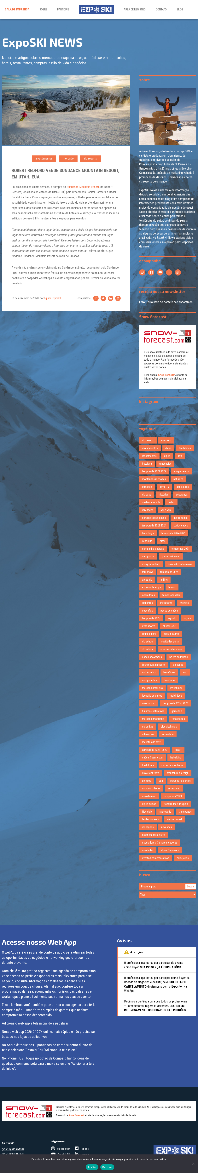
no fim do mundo (178, 657)
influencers (148, 734)
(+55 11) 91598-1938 (13, 1149)
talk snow (147, 571)
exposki (172, 618)
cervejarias (183, 858)
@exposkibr (63, 1148)
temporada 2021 (180, 548)
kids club (147, 811)
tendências (165, 463)
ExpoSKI (85, 1148)
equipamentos (181, 471)
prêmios (146, 780)
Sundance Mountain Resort (83, 187)
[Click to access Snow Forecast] (167, 336)
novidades (148, 850)
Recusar (107, 1167)
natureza (178, 479)
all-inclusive (169, 626)
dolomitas (147, 726)
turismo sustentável (153, 711)
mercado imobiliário (153, 718)
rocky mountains (151, 564)
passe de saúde (169, 610)
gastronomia (180, 517)
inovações (148, 827)
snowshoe (168, 734)
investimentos (44, 158)
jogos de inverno (171, 556)
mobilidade (176, 695)
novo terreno (149, 796)
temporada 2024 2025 (173, 533)
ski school (148, 641)
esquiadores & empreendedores (159, 842)
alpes (167, 455)
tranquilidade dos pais (176, 803)
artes (163, 541)
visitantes (147, 602)
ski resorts (90, 158)
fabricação (165, 811)
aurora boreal (174, 819)
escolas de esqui (151, 587)
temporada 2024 (169, 571)
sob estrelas (149, 672)
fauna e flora (149, 633)
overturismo (148, 703)
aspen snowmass (152, 657)
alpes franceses (170, 850)
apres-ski (147, 579)
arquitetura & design (178, 773)
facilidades (185, 448)
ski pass (146, 494)
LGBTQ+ (178, 749)
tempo (172, 587)
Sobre (43, 9)
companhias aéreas (153, 548)
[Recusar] (193, 1164)
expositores (148, 626)
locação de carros (152, 695)
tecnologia (148, 533)
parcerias (178, 664)
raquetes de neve (151, 742)
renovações (178, 718)
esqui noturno (171, 633)
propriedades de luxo (153, 834)
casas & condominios (180, 564)
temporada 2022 (171, 595)
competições (149, 680)
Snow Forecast (166, 374)
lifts (180, 455)
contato (161, 9)
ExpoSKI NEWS (42, 42)
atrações (147, 486)
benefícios (169, 672)
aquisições (183, 486)
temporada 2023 (173, 796)
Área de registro (135, 9)
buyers (187, 618)
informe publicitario (171, 649)
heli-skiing (175, 757)
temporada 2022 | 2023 (154, 749)
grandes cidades (151, 788)
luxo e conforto (150, 773)
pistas (171, 502)
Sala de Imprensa (17, 9)
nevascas (166, 827)
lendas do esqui (151, 819)
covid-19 (164, 486)
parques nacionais (180, 780)
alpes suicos (149, 803)
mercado (68, 158)
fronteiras (169, 680)
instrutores (166, 602)
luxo (185, 672)
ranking (164, 579)
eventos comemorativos (155, 858)
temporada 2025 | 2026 (175, 703)
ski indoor (147, 649)
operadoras (148, 595)
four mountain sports (154, 664)
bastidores (148, 765)
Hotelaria (147, 463)
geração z (177, 711)
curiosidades (181, 525)
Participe (63, 9)
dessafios (147, 610)
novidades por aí (170, 641)
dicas (168, 448)
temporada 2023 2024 (154, 525)
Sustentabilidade (151, 502)
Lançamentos (149, 455)
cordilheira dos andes (154, 517)
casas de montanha (172, 765)
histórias (163, 494)
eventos (184, 602)
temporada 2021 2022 (154, 471)
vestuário (147, 541)
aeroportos (148, 556)
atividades (147, 510)
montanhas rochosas (154, 479)
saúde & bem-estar (152, 757)
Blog (180, 9)
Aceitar (92, 1167)
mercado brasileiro (152, 687)
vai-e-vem (166, 510)
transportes (185, 811)
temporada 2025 (151, 618)
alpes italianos (169, 726)
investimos (176, 687)
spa (161, 780)
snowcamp (174, 788)
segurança (182, 494)
